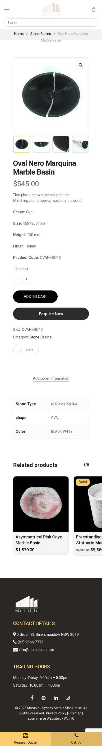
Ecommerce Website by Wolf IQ (51, 718)
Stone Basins (40, 34)
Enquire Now (51, 313)
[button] (81, 65)
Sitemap (75, 713)
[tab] (51, 378)
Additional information (51, 378)
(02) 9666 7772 (30, 642)
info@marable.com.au (36, 649)
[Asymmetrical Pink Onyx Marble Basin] (41, 504)
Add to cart (35, 296)
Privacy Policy (56, 713)
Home (19, 34)
